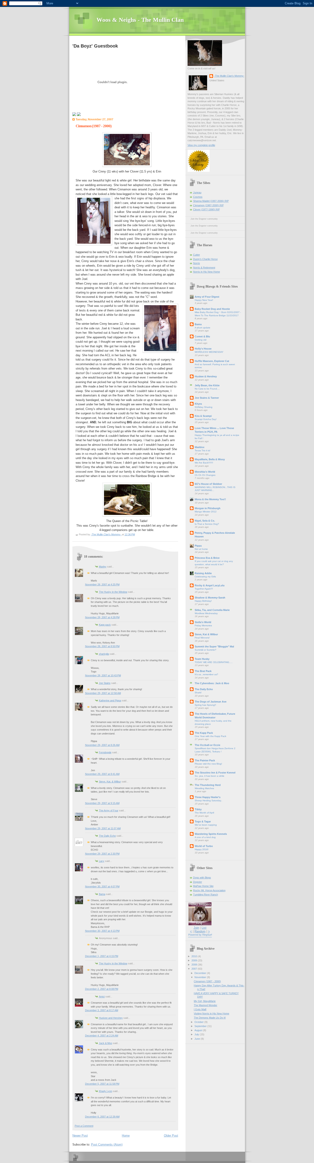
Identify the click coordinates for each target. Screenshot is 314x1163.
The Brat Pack (203, 671)
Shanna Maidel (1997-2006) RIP (211, 201)
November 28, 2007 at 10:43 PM (103, 675)
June (197, 1038)
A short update (202, 327)
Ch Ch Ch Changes (205, 475)
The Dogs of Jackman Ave (210, 701)
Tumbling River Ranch (205, 894)
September (200, 1026)
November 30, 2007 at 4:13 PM (102, 930)
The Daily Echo (107, 835)
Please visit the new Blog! (208, 763)
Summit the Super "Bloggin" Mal (214, 646)
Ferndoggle (105, 752)
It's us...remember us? (206, 674)
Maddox (199, 447)
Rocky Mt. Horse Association (209, 890)
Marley (102, 566)
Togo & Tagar (203, 821)
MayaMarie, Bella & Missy (210, 459)
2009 (194, 960)
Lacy (101, 861)
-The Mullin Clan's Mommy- (229, 75)
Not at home (201, 549)
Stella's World (203, 622)
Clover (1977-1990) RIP (206, 209)
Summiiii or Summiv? (205, 650)
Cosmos (198, 196)
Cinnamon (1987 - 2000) (207, 981)
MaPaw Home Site (203, 886)
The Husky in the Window (113, 591)
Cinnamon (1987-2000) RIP (208, 205)
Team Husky (202, 659)
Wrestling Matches (204, 788)
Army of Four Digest (207, 296)
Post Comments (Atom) (107, 1144)
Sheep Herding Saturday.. (208, 800)
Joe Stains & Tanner (207, 397)
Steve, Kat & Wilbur (206, 634)
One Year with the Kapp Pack (210, 736)
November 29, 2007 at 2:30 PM (102, 853)
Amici (102, 996)
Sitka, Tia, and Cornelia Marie (212, 610)
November (200, 977)
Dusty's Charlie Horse (205, 259)
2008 (194, 964)
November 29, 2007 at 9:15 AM (102, 803)
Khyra (198, 403)
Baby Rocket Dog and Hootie (212, 309)
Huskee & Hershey (206, 376)
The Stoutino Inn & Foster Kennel (215, 772)
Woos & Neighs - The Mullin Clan (140, 20)
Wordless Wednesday (206, 613)
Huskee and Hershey (111, 1017)
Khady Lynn (105, 1091)
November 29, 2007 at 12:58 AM (103, 693)
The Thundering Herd (208, 785)
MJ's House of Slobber (208, 484)
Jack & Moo (105, 1043)
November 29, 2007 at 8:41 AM (102, 774)
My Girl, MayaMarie (205, 1001)
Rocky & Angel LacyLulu (210, 585)
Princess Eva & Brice (207, 557)
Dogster (197, 882)
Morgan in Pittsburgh (207, 508)
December (200, 973)
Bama (102, 894)
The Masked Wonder (205, 1005)
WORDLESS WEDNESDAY (209, 352)
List (204, 927)
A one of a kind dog (205, 837)
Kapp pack (105, 624)
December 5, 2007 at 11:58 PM (102, 1083)
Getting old (200, 340)
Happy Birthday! (203, 601)
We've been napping (206, 825)
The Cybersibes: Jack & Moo (212, 683)
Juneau (197, 192)
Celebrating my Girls (205, 576)
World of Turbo (204, 846)
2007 (194, 968)
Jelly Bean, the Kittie (207, 385)
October (199, 1022)
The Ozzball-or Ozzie (207, 745)
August (198, 1030)
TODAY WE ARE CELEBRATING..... (214, 662)
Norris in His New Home (206, 271)
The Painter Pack (205, 760)
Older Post (171, 1135)
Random (200, 931)
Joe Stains (105, 683)
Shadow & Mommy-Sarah (210, 597)
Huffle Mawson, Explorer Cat (212, 361)
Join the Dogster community (204, 219)
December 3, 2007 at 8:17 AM (101, 1010)
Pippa (198, 545)
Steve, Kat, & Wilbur (110, 781)
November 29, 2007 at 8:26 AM (102, 745)
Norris (196, 263)
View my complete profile (201, 145)
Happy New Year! (204, 300)
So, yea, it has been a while (209, 776)
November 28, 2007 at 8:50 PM (102, 646)
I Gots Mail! (200, 1009)
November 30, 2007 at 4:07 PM (102, 886)
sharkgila (104, 653)
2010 (194, 956)
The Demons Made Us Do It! (210, 1017)
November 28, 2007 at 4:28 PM (102, 617)
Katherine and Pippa (110, 700)
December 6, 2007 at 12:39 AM (102, 1116)
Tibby (198, 809)
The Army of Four (108, 810)
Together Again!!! (204, 588)
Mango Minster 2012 (206, 511)
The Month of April (204, 812)
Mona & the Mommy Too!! (210, 499)
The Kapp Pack (204, 732)
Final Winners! (202, 637)
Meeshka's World (205, 471)
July (197, 1034)
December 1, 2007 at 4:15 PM (101, 956)
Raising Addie (203, 573)
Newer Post (80, 1135)
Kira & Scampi (203, 416)
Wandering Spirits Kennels (211, 834)
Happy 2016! (201, 849)
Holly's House (203, 348)
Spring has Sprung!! (205, 705)
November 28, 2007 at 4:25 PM (102, 584)
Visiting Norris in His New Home (211, 1013)
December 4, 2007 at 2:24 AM (101, 1035)
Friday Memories (203, 625)
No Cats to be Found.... (207, 388)
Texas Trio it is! (202, 450)
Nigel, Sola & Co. (205, 520)
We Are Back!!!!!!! (204, 462)
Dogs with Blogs (202, 877)
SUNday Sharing (203, 407)
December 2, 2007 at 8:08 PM (101, 989)
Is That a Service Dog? (207, 524)
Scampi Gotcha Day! (206, 419)
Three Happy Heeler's (207, 797)
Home (126, 1135)
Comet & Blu (202, 336)
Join (196, 927)
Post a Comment (84, 1125)
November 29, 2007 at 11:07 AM (103, 828)
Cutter (196, 254)
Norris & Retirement (204, 267)
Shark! (198, 692)
